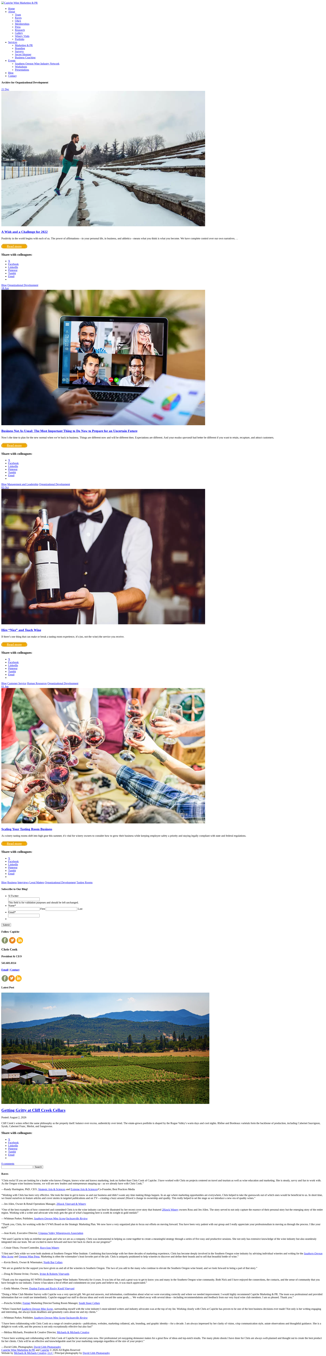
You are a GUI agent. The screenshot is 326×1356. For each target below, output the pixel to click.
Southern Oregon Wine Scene (49, 1218)
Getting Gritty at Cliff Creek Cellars (33, 1110)
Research (20, 30)
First (42, 908)
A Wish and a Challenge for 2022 (24, 232)
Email (12, 912)
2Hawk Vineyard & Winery (71, 1203)
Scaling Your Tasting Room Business (26, 829)
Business (12, 882)
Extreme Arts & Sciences (84, 1189)
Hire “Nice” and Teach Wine (21, 630)
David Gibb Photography (47, 1346)
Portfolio (19, 39)
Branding (20, 48)
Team (18, 14)
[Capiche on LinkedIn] (19, 942)
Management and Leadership (22, 484)
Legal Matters (36, 882)
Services (12, 42)
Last (80, 908)
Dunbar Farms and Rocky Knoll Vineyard (51, 1288)
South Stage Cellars (89, 1303)
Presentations (22, 69)
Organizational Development (22, 285)
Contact (12, 75)
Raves (18, 17)
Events (11, 60)
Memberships (22, 23)
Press (18, 26)
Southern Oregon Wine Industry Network (37, 63)
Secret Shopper (23, 54)
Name (12, 905)
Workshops (21, 66)
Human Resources (37, 683)
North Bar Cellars (52, 1262)
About (11, 11)
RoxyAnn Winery (49, 1247)
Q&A (18, 20)
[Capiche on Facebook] (4, 942)
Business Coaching (25, 57)
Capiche (44, 1350)
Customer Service (16, 683)
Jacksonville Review (77, 1218)
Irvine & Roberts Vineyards (54, 1273)
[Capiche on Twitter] (12, 942)
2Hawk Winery (170, 1209)
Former (26, 1303)
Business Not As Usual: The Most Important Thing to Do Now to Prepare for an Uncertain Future (69, 431)
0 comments (7, 1163)
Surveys (19, 51)
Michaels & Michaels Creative (73, 1332)
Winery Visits (22, 36)
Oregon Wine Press (29, 1256)
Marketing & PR (24, 45)
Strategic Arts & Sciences (51, 1189)
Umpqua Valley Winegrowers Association (60, 1233)
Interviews (23, 882)
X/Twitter (13, 895)
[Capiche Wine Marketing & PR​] (19, 2)
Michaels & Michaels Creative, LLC (33, 1353)
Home (11, 8)
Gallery (19, 33)
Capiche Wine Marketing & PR (18, 1350)
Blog (10, 72)
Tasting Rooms (84, 882)
